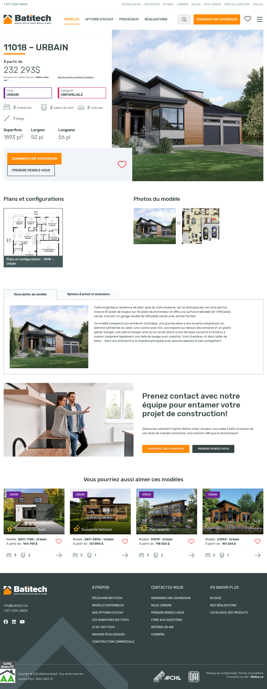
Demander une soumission (217, 19)
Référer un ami (131, 4)
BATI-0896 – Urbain (99, 539)
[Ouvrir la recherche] (184, 19)
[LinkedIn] (14, 622)
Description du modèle (30, 294)
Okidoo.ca (256, 676)
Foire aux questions (237, 4)
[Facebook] (6, 622)
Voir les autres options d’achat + (76, 77)
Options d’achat (99, 19)
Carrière (183, 4)
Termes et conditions (251, 673)
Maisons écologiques (108, 634)
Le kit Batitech (103, 627)
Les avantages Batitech (110, 620)
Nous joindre (212, 4)
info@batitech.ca (16, 606)
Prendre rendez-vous (167, 612)
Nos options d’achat (108, 612)
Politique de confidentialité (221, 673)
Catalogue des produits (229, 612)
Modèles (71, 19)
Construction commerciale (113, 641)
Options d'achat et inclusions (88, 294)
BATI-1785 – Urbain (32, 539)
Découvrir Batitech (107, 598)
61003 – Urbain (228, 539)
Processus (129, 19)
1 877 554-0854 (15, 4)
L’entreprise (152, 4)
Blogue (196, 4)
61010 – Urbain (162, 539)
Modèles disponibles (108, 605)
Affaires (168, 4)
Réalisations (156, 19)
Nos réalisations (223, 605)
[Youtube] (22, 622)
